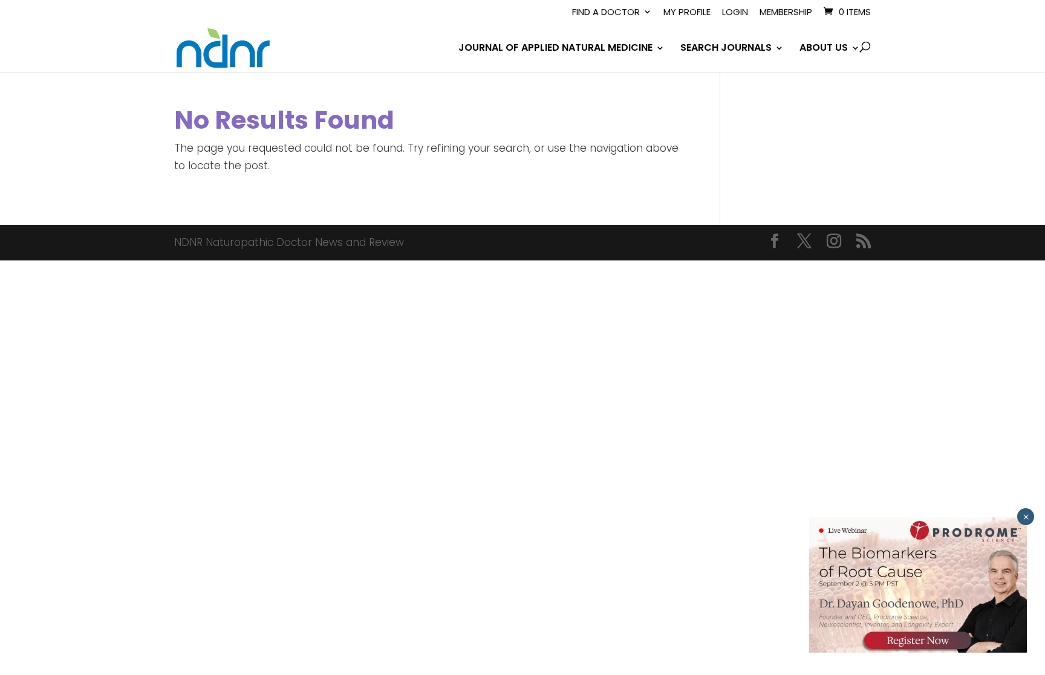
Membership (786, 12)
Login (735, 12)
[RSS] (863, 242)
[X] (804, 242)
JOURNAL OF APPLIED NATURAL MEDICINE (555, 49)
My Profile (687, 12)
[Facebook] (774, 242)
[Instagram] (834, 242)
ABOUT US (823, 49)
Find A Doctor (606, 12)
